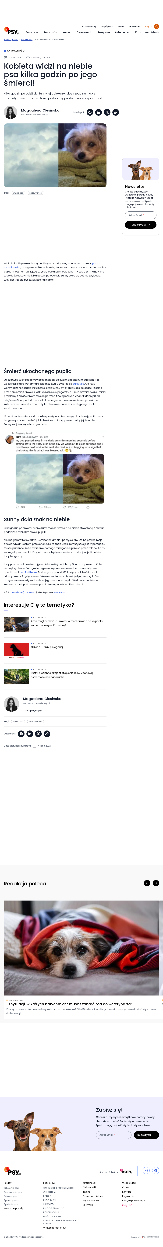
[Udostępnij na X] (107, 112)
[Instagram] (146, 1170)
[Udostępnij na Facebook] (90, 112)
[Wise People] (145, 1237)
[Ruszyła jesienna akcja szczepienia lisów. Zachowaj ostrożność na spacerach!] (55, 679)
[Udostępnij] (115, 112)
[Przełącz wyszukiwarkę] (156, 26)
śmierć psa (18, 193)
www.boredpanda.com (23, 592)
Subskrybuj (138, 225)
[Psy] (11, 31)
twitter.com (60, 592)
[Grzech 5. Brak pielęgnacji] (55, 653)
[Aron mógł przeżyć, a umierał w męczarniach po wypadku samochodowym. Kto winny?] (55, 627)
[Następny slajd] (156, 883)
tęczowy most (35, 193)
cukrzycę (78, 384)
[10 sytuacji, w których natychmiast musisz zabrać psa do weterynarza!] (81, 960)
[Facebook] (155, 1170)
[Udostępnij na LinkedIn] (98, 112)
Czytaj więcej (31, 710)
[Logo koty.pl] (126, 1171)
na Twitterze (29, 572)
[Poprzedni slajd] (147, 883)
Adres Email (135, 215)
